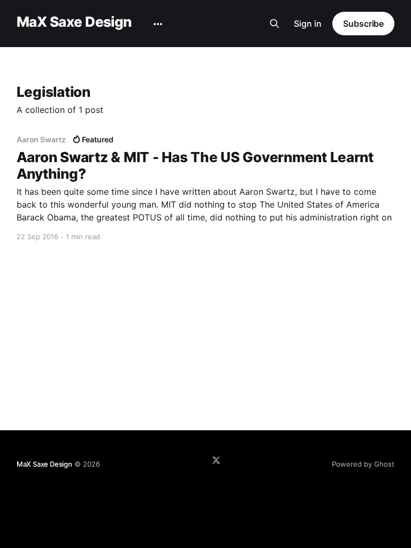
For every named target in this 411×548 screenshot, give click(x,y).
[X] (216, 460)
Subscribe (363, 23)
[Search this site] (274, 23)
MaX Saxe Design (74, 22)
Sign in (308, 23)
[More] (158, 24)
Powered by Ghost (363, 464)
